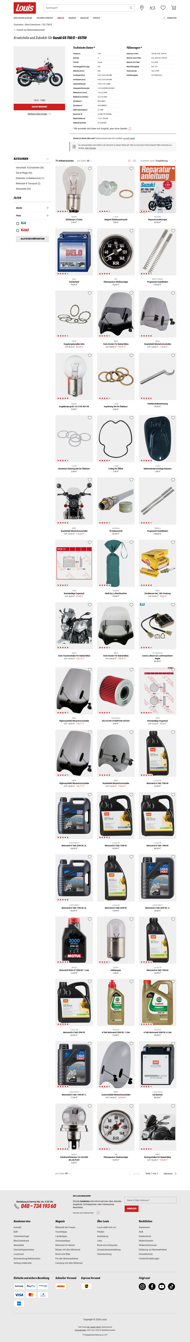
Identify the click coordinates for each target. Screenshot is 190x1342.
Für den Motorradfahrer (66, 1258)
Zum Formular (90, 148)
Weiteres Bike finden (37, 114)
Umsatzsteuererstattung (109, 1249)
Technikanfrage (21, 1236)
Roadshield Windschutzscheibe (157, 344)
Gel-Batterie (157, 1095)
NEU (24, 223)
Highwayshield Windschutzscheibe (74, 721)
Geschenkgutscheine (24, 1249)
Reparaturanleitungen (157, 219)
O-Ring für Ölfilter (115, 469)
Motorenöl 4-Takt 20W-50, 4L (74, 845)
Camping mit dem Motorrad (68, 1263)
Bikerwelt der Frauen (65, 1227)
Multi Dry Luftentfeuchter (116, 593)
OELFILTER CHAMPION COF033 (116, 721)
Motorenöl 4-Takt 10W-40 (157, 783)
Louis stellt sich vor (106, 1227)
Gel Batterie (74, 282)
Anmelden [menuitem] (171, 18)
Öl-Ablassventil (115, 531)
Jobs (99, 1240)
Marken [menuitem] (72, 18)
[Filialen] (142, 8)
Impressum (144, 1227)
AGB (141, 1231)
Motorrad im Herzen (65, 1245)
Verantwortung (104, 1254)
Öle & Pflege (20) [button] (24, 173)
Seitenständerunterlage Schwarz (158, 469)
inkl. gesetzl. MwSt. (94, 1327)
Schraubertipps (62, 1240)
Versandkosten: (80, 1330)
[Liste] (134, 161)
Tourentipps (61, 1231)
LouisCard (19, 1254)
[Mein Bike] (152, 8)
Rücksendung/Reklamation (27, 1258)
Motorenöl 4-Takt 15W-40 (157, 845)
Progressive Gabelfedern (157, 282)
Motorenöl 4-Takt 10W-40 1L (74, 1095)
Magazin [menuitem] (84, 18)
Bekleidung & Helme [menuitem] (23, 18)
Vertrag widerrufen (23, 1263)
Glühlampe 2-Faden (74, 219)
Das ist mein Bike (39, 107)
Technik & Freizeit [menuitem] (44, 18)
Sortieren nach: (147, 160)
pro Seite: (81, 160)
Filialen (100, 1231)
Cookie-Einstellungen (149, 1258)
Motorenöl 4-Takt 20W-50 (116, 908)
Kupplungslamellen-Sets (74, 344)
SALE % (25, 230)
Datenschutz (145, 1236)
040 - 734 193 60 (38, 1206)
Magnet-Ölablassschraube (115, 219)
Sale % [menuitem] (60, 18)
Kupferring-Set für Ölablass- (116, 406)
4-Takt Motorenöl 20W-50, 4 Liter (158, 1032)
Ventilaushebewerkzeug (157, 404)
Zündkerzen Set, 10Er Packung (157, 593)
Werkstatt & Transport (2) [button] (28, 183)
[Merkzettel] (163, 8)
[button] (131, 8)
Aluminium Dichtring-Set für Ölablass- (74, 469)
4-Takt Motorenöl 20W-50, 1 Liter (116, 1032)
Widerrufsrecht (146, 1240)
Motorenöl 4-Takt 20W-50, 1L (157, 908)
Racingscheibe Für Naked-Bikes (157, 1157)
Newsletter (19, 1245)
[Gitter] (129, 160)
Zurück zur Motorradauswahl (30, 30)
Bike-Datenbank (21, 1240)
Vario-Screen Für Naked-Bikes (116, 344)
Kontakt (17, 1227)
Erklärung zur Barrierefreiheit (153, 1249)
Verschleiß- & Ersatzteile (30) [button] (30, 167)
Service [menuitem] (96, 18)
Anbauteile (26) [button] (23, 188)
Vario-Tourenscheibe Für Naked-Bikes (74, 656)
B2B (16, 1231)
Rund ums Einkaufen (107, 1245)
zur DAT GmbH (129, 138)
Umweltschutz (146, 1254)
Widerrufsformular (148, 1245)
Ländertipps (61, 1236)
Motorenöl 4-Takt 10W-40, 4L (74, 908)
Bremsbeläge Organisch (74, 593)
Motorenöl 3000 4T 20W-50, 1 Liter (74, 970)
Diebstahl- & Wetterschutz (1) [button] (30, 178)
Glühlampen (116, 970)
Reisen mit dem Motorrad (67, 1249)
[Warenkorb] (173, 8)
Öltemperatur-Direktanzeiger (116, 282)
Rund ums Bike (62, 1254)
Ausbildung (102, 1236)
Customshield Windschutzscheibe (115, 1095)
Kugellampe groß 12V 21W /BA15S (74, 406)
